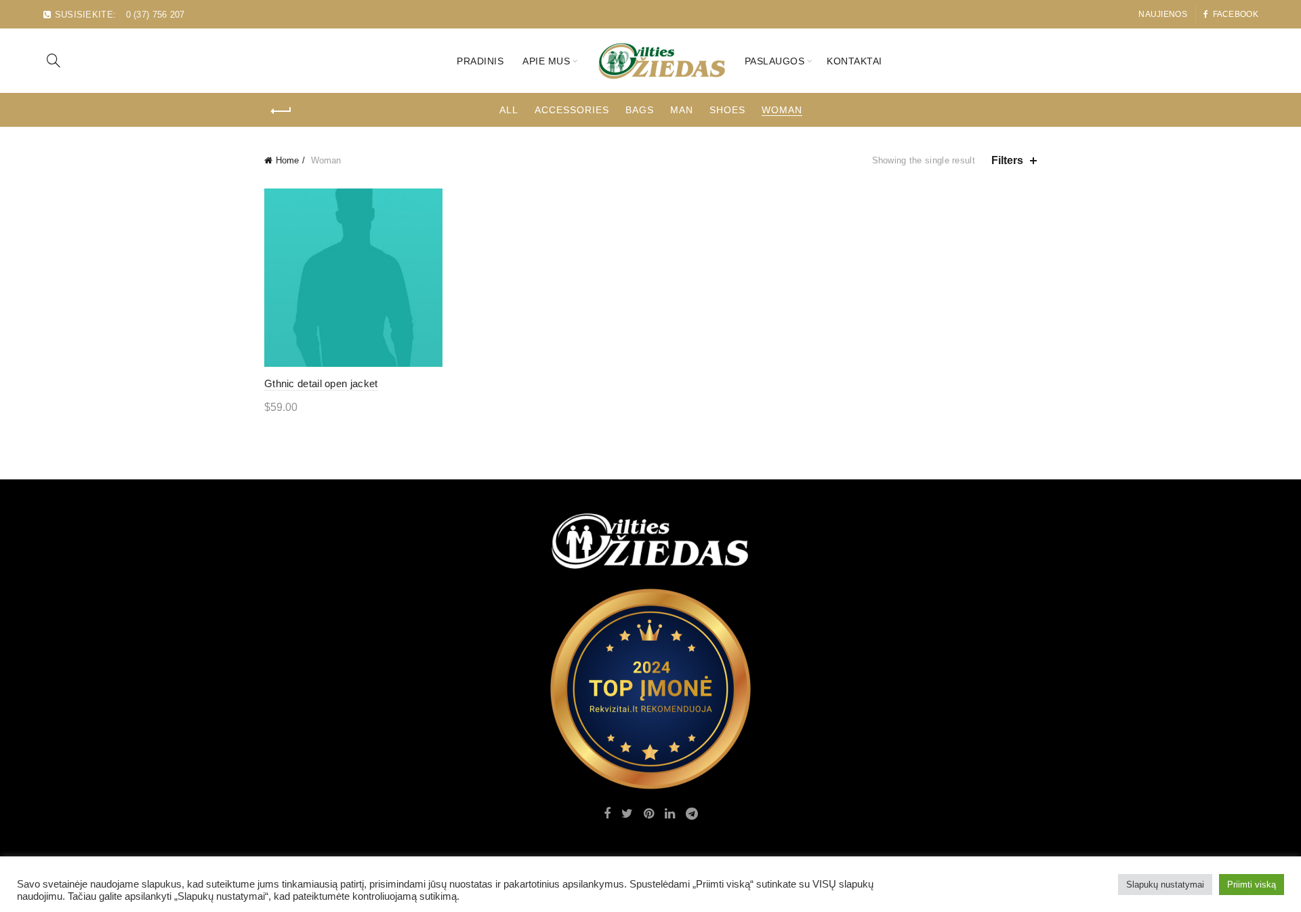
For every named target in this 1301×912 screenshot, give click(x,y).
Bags (639, 109)
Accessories (572, 109)
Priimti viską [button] (1251, 884)
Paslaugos (775, 61)
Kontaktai (854, 61)
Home (287, 160)
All (508, 109)
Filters (1007, 160)
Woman (782, 109)
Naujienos (1162, 14)
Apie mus (546, 61)
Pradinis (480, 61)
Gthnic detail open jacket (321, 383)
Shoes (727, 109)
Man (681, 109)
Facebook (1235, 14)
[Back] (281, 111)
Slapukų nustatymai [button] (1165, 884)
